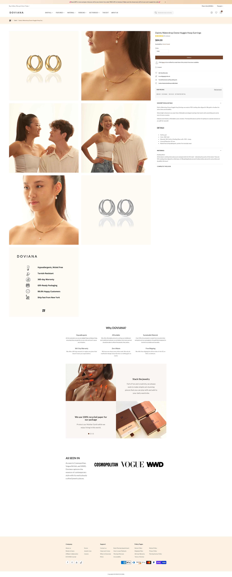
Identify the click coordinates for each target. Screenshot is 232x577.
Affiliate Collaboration (72, 554)
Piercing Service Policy (155, 554)
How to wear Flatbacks (120, 551)
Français (219, 6)
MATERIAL (70, 12)
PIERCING (81, 12)
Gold (15, 20)
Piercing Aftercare (119, 554)
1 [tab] (88, 433)
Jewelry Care (87, 551)
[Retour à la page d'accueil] (10, 21)
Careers (86, 554)
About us (68, 548)
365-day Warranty (140, 554)
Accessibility (117, 557)
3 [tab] (93, 433)
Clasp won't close (105, 551)
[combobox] (163, 13)
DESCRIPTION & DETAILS (164, 103)
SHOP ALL (48, 12)
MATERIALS (160, 150)
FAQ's (102, 557)
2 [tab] (91, 433)
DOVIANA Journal (71, 557)
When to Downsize (105, 554)
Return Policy (138, 548)
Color (157, 48)
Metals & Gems (70, 551)
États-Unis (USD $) (207, 6)
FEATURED (59, 12)
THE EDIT (105, 12)
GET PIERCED (93, 12)
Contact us (103, 548)
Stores (86, 548)
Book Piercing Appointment (121, 548)
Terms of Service (139, 557)
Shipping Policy (139, 551)
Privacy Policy (153, 551)
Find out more (218, 89)
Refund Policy (153, 548)
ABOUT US (114, 12)
